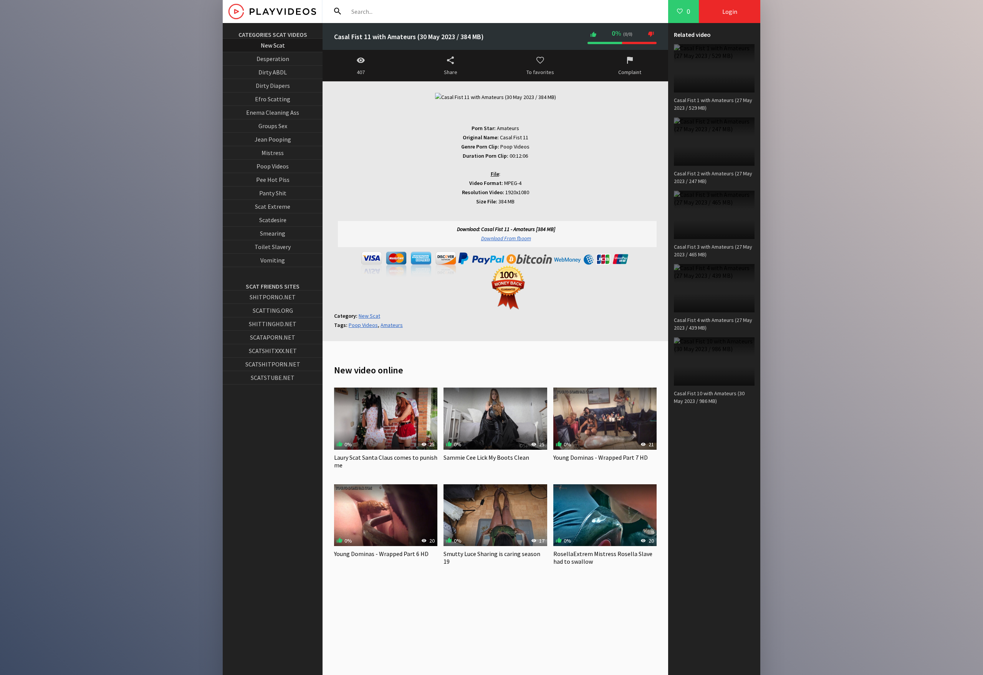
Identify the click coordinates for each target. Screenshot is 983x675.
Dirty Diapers (273, 85)
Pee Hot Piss (273, 179)
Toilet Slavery (273, 247)
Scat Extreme (272, 206)
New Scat (273, 45)
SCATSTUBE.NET (273, 377)
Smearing (272, 233)
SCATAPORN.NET (272, 337)
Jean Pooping (273, 139)
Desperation (273, 59)
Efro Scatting (272, 99)
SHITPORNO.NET (273, 297)
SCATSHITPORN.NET (272, 364)
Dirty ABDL (272, 72)
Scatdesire (272, 220)
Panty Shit (272, 193)
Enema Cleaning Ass (272, 112)
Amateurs (392, 325)
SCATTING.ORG (273, 310)
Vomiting (272, 260)
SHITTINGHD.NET (272, 324)
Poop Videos (273, 166)
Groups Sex (272, 126)
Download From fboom (506, 238)
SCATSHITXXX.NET (273, 351)
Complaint (629, 72)
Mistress (272, 153)
